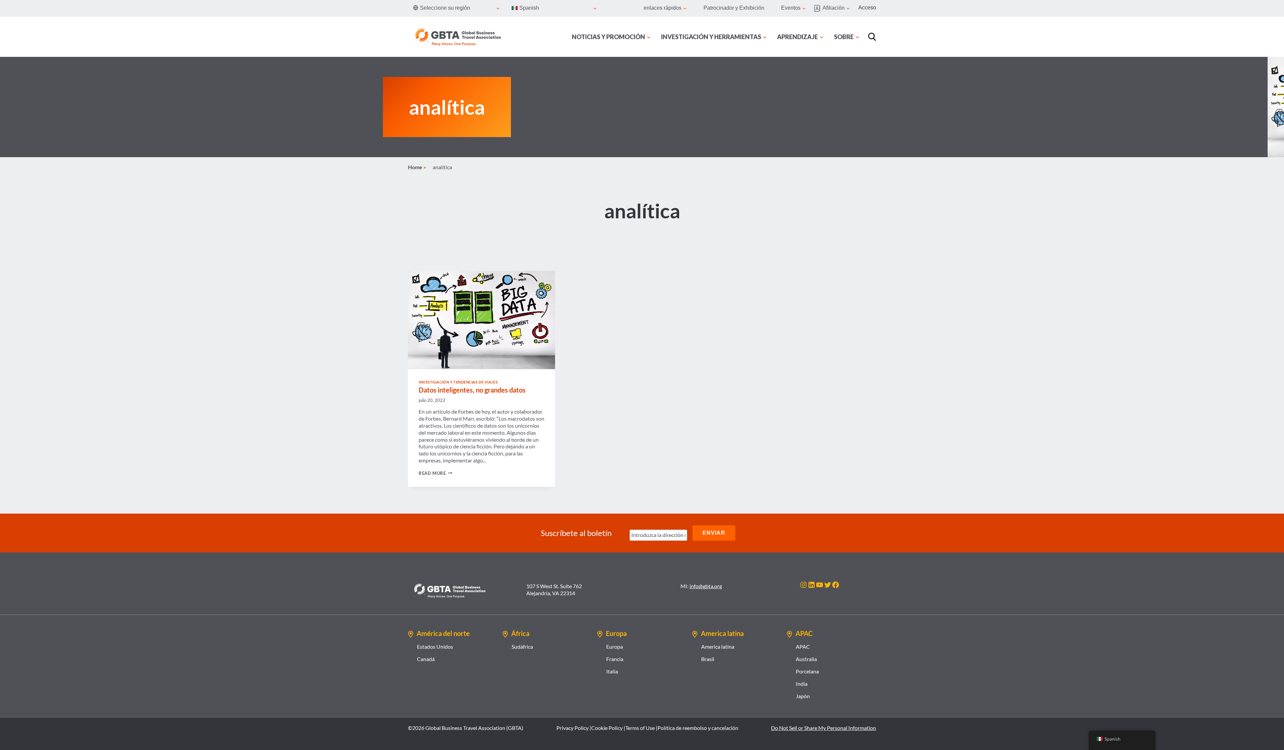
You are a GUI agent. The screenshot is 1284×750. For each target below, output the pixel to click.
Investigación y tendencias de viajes (458, 382)
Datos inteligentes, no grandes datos (472, 390)
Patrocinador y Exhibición (734, 8)
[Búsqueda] (872, 37)
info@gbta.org (705, 586)
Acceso (867, 7)
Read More (435, 473)
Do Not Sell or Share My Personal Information (823, 728)
